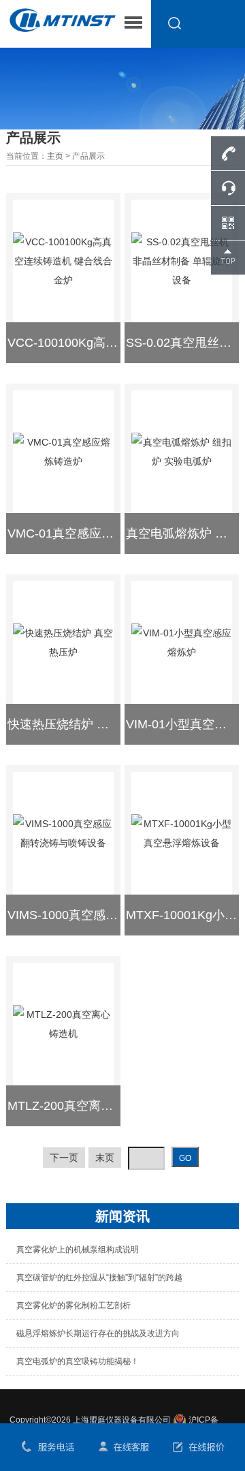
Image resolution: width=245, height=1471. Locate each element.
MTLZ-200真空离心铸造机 (78, 1106)
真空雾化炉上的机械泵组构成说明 (77, 1249)
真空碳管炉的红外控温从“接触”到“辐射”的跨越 (99, 1277)
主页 (55, 156)
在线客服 (122, 1447)
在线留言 (197, 1447)
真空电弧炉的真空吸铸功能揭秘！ (77, 1361)
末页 (104, 1157)
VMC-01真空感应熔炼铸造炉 (85, 533)
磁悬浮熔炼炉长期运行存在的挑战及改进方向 (98, 1333)
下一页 (64, 1157)
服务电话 (47, 1447)
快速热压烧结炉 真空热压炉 (82, 724)
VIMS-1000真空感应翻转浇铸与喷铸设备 (117, 915)
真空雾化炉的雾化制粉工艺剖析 (73, 1305)
